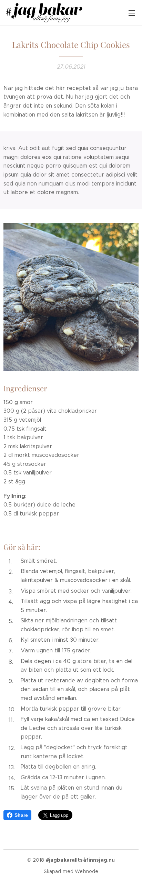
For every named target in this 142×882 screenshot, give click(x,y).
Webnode (86, 871)
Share (21, 815)
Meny (132, 13)
